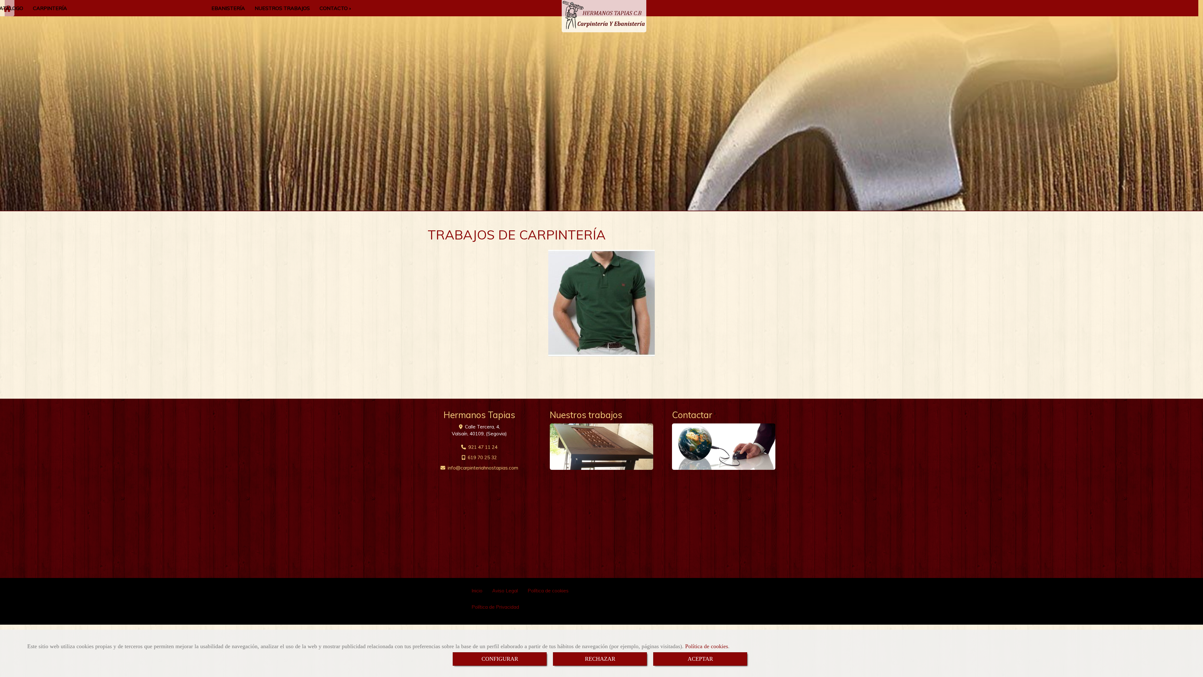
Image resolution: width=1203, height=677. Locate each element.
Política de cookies (706, 646)
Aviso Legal (505, 591)
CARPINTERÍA (50, 8)
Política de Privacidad (495, 607)
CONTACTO (334, 8)
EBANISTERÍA (228, 8)
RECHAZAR (600, 659)
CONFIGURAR (500, 659)
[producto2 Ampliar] (601, 303)
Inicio (476, 591)
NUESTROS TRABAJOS (282, 8)
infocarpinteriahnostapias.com (483, 468)
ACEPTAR (700, 659)
